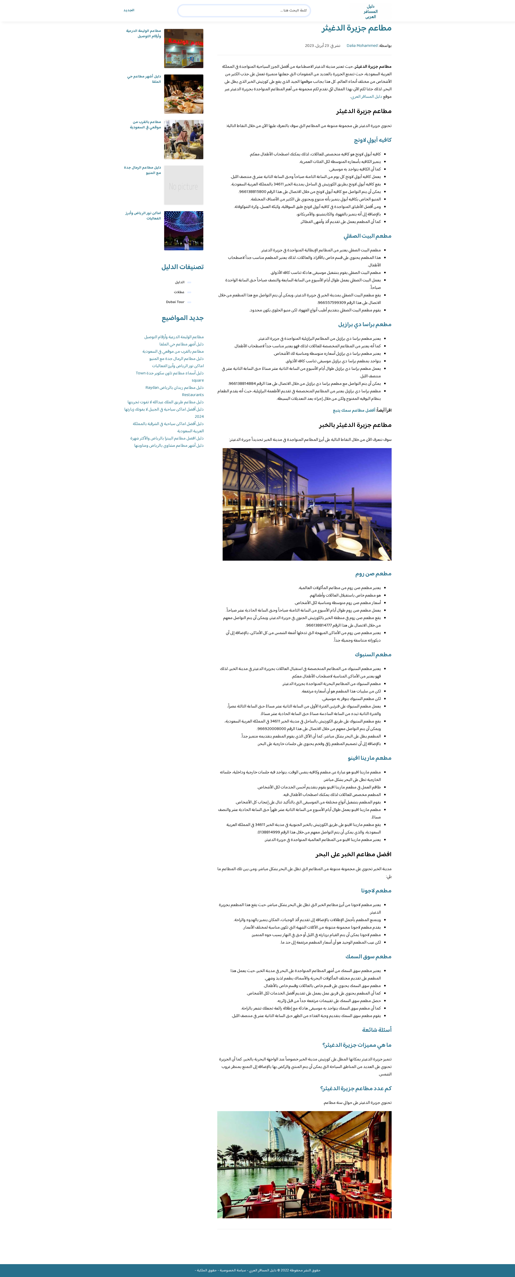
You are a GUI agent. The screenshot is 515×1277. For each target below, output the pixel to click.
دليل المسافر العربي (366, 96)
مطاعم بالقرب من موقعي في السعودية (145, 125)
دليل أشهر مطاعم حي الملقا (144, 79)
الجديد (128, 10)
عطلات (179, 292)
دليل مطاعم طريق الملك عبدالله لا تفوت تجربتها (165, 402)
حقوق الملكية (207, 1270)
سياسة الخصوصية (233, 1270)
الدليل (180, 282)
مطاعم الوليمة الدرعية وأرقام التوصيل (143, 34)
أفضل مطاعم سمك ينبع (354, 410)
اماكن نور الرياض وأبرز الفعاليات (143, 216)
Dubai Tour (175, 302)
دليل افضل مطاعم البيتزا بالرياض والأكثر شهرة (167, 438)
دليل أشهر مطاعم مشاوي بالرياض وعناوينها (169, 445)
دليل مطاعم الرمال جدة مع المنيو (142, 170)
